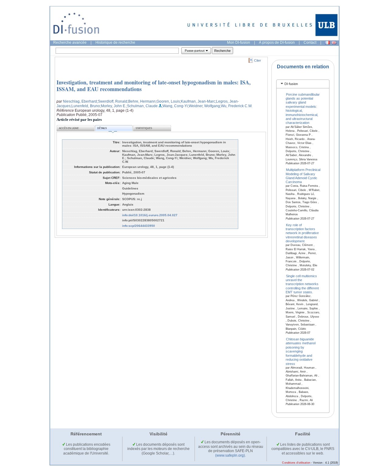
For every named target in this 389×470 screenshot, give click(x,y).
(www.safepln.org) (230, 455)
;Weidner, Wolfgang (204, 106)
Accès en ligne (69, 128)
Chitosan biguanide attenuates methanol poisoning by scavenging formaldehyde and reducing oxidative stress (300, 351)
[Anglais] (334, 42)
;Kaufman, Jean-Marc (197, 101)
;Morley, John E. (113, 106)
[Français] (327, 42)
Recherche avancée (70, 42)
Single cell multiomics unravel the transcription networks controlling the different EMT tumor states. (302, 284)
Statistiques (144, 128)
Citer (257, 60)
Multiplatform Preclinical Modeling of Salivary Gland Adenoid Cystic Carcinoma (303, 176)
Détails (102, 128)
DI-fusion (291, 84)
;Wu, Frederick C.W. (236, 106)
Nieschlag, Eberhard (80, 101)
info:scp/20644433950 (138, 225)
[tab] (302, 84)
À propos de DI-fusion (277, 42)
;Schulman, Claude (142, 106)
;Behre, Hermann (141, 101)
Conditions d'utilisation (296, 462)
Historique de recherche (115, 42)
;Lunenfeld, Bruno (85, 106)
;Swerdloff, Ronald (112, 101)
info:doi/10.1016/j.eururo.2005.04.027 (149, 215)
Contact (310, 42)
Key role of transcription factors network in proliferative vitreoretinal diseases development (302, 233)
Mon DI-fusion (238, 42)
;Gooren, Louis (168, 101)
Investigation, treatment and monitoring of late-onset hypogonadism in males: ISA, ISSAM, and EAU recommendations (154, 85)
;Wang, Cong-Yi (175, 106)
